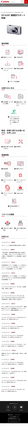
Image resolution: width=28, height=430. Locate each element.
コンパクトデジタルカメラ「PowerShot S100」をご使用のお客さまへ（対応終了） (13, 363)
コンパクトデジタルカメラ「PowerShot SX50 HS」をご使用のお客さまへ (13, 381)
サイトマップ (17, 414)
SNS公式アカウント (14, 403)
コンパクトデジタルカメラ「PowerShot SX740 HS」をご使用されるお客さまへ (12, 336)
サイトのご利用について (14, 416)
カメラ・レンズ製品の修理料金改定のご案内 (13, 245)
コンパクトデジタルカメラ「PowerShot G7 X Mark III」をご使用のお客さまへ (13, 318)
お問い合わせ (10, 414)
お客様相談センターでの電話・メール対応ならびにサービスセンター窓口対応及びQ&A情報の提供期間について (14, 277)
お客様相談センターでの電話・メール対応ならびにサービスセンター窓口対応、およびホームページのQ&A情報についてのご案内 (14, 267)
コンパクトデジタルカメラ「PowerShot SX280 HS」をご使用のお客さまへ (12, 327)
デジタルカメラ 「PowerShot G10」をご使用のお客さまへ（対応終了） (13, 372)
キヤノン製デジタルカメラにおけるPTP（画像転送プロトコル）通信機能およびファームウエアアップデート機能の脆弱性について (13, 308)
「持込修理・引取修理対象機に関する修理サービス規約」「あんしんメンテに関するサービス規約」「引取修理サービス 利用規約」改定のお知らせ (13, 255)
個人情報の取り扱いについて (14, 418)
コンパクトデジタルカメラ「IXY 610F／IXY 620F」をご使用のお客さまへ (13, 390)
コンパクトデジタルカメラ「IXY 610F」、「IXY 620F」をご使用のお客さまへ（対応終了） (13, 345)
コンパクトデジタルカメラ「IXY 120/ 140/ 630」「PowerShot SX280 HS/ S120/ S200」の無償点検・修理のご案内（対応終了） (13, 297)
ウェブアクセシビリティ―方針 (14, 419)
